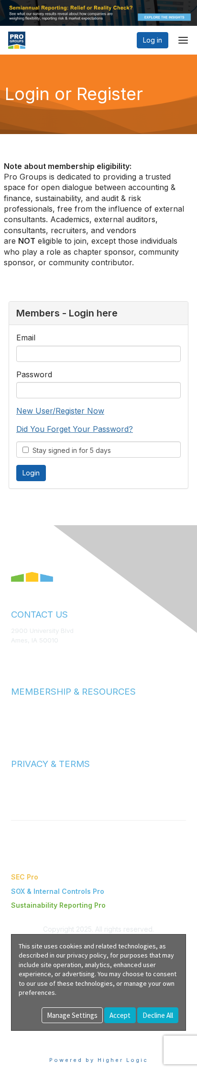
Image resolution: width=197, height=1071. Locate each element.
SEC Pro (24, 877)
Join (17, 707)
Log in (152, 40)
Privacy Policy (32, 789)
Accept (120, 1015)
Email (25, 337)
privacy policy (87, 955)
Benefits (24, 717)
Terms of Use (31, 780)
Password (34, 374)
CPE (17, 726)
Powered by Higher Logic (98, 1060)
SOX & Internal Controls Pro (57, 891)
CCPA (19, 798)
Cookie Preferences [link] (43, 1035)
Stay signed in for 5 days (70, 450)
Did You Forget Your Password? (74, 429)
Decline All (157, 1015)
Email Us (23, 654)
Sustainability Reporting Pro (58, 905)
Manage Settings (72, 1015)
